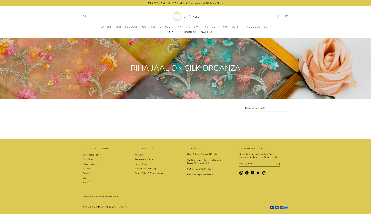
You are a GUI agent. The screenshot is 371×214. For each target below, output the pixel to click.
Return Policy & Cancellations (149, 173)
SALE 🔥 (207, 32)
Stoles (86, 177)
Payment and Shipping (145, 168)
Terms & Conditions (144, 159)
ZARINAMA (98, 207)
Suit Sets (231, 26)
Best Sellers (127, 26)
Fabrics (210, 26)
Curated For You (157, 26)
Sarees (106, 26)
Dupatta (86, 173)
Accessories (257, 26)
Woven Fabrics (90, 163)
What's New (188, 26)
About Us (139, 154)
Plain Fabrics (88, 159)
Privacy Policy (141, 163)
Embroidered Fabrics (92, 154)
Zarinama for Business (177, 32)
